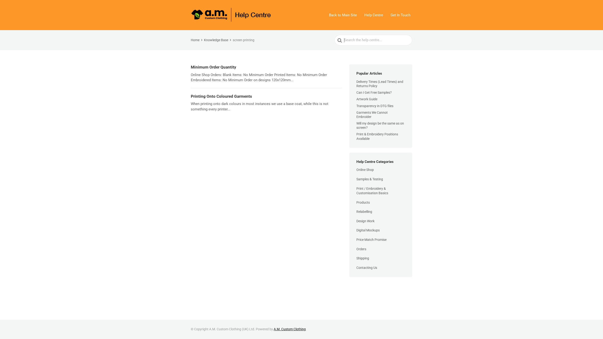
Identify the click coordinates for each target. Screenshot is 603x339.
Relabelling (364, 212)
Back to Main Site (343, 15)
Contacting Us (366, 268)
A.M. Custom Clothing (290, 329)
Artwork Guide (366, 99)
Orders (361, 249)
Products (363, 202)
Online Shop (365, 170)
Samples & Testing (369, 179)
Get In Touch (400, 15)
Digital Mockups (368, 230)
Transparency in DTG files (374, 106)
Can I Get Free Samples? (374, 92)
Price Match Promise (371, 240)
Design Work (365, 221)
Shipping (362, 258)
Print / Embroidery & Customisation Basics (372, 191)
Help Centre (373, 15)
